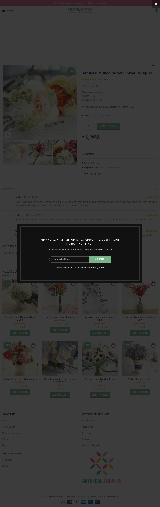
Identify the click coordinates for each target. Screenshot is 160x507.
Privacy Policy (97, 268)
